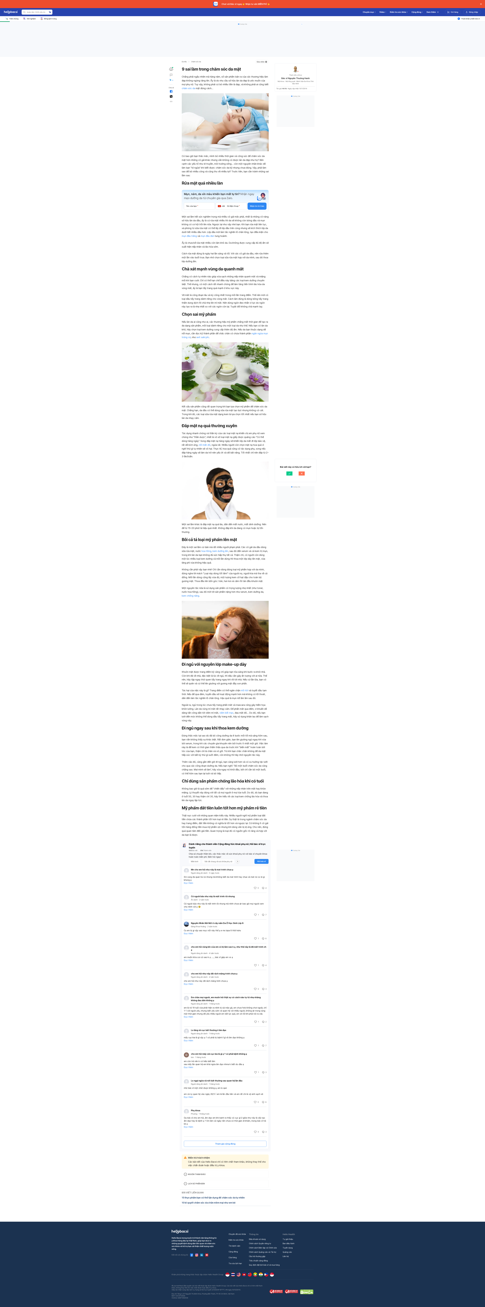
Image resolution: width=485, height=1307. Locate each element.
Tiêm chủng (13, 19)
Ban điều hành (288, 1243)
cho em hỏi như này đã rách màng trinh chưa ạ (214, 973)
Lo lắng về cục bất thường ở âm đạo (208, 1030)
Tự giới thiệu (288, 1239)
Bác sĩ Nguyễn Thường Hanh (295, 78)
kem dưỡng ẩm (220, 551)
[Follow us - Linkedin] (201, 1255)
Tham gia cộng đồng (225, 1144)
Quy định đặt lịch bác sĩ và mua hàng (264, 1265)
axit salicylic (202, 337)
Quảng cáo (287, 1252)
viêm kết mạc (227, 712)
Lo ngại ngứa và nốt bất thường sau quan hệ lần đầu (216, 1080)
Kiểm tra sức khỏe (236, 1240)
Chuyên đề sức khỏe (237, 1234)
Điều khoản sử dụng (257, 1239)
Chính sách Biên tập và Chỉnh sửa (263, 1248)
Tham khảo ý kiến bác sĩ (470, 19)
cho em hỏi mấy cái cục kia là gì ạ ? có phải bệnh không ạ (219, 1054)
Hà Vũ (284, 88)
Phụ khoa (195, 1110)
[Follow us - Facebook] (191, 1255)
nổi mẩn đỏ (204, 445)
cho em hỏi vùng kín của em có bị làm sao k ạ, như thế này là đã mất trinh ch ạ (228, 948)
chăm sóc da (188, 88)
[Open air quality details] (171, 69)
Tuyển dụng (288, 1248)
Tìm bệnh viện (234, 1246)
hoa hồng (206, 551)
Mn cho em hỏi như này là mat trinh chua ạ (212, 869)
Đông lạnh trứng (50, 19)
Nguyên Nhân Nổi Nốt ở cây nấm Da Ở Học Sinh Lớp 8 (217, 923)
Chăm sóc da (196, 62)
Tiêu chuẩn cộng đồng (258, 1261)
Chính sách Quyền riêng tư (260, 1243)
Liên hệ (286, 1256)
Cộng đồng (233, 1252)
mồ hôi (244, 690)
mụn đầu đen (207, 236)
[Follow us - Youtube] (206, 1255)
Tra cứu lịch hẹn (235, 1263)
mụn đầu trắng (189, 236)
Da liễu (184, 62)
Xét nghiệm (31, 19)
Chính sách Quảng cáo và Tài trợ (262, 1252)
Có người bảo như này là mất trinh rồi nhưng (213, 896)
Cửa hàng (233, 1257)
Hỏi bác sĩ (261, 861)
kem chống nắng (190, 595)
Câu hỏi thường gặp (257, 1256)
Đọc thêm (188, 883)
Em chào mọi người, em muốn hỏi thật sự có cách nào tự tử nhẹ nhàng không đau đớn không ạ (226, 999)
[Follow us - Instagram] (196, 1255)
